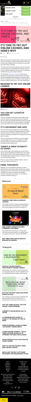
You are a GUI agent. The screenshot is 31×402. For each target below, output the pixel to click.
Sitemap (8, 369)
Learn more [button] (20, 395)
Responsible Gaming (23, 379)
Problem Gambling (23, 375)
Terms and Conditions (23, 380)
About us (8, 366)
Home (7, 361)
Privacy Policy (23, 374)
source (5, 109)
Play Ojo (23, 364)
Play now (26, 7)
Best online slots (8, 377)
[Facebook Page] (12, 387)
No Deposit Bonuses (23, 368)
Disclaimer (7, 364)
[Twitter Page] (15, 387)
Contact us (7, 363)
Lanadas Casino (23, 361)
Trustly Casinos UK (7, 383)
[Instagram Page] (18, 387)
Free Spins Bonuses (23, 366)
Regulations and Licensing (23, 377)
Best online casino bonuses (8, 374)
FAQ (8, 371)
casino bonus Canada (13, 74)
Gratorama (23, 363)
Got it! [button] (4, 400)
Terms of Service (23, 382)
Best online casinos (8, 375)
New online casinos (7, 379)
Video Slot (4, 56)
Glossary (8, 368)
